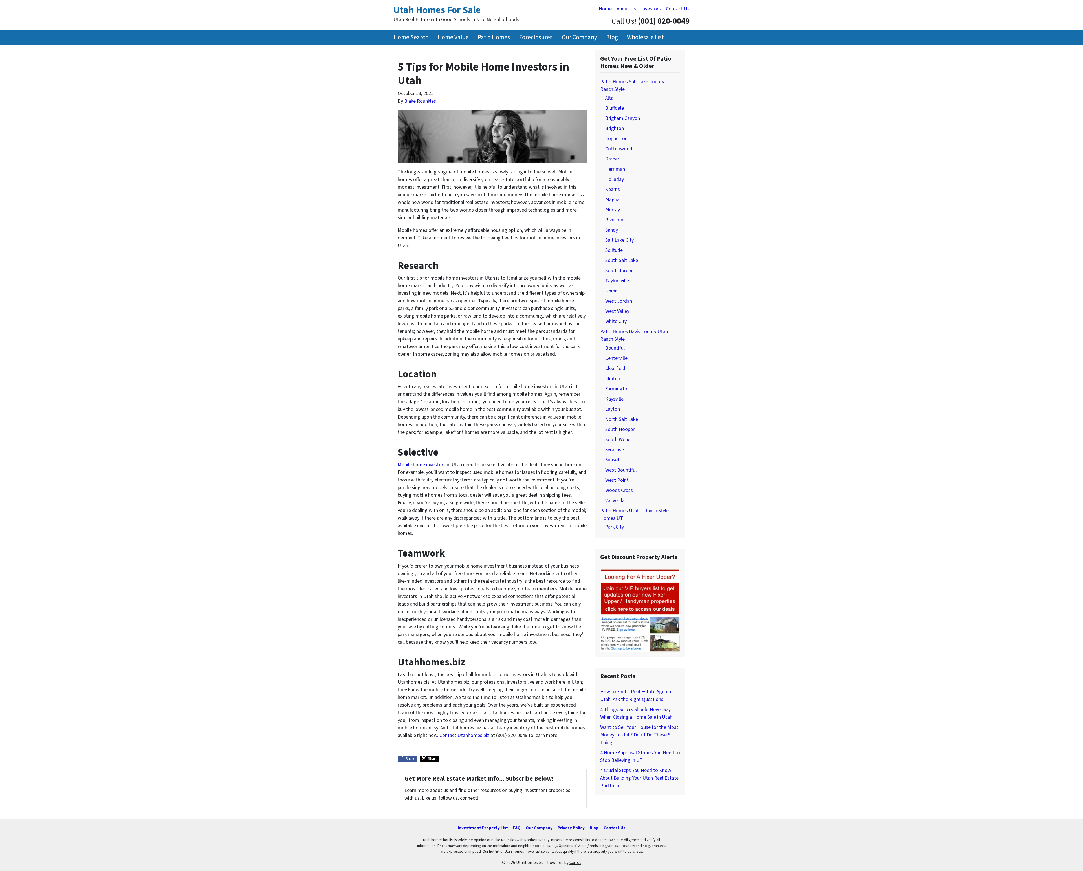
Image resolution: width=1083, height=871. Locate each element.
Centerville (616, 358)
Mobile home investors (422, 464)
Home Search (411, 37)
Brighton (614, 128)
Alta (609, 98)
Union (611, 290)
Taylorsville (617, 280)
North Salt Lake (621, 419)
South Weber (618, 439)
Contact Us (678, 8)
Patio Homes (494, 37)
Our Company (579, 37)
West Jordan (618, 301)
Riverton (614, 219)
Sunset (612, 459)
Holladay (614, 179)
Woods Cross (619, 490)
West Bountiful (621, 470)
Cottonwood (618, 148)
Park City (614, 527)
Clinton (612, 378)
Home (605, 8)
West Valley (617, 311)
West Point (617, 480)
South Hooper (620, 429)
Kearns (612, 189)
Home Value (453, 37)
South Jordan (619, 270)
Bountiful (615, 348)
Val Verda (615, 500)
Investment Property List (483, 828)
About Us (626, 8)
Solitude (614, 250)
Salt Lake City (619, 240)
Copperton (616, 138)
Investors (651, 8)
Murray (612, 209)
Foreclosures (535, 37)
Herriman (615, 169)
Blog (612, 37)
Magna (612, 199)
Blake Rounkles (420, 101)
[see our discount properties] (640, 610)
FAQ (517, 828)
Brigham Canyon (622, 118)
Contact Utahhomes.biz (464, 735)
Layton (612, 409)
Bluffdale (614, 108)
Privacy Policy (571, 828)
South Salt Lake (621, 260)
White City (616, 321)
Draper (612, 158)
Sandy (611, 230)
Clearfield (615, 368)
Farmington (617, 388)
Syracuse (614, 449)
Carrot (575, 862)
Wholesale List (645, 37)
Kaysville (614, 398)
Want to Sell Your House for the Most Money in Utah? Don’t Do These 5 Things (639, 735)
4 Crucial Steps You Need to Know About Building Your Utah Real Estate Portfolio (639, 778)
